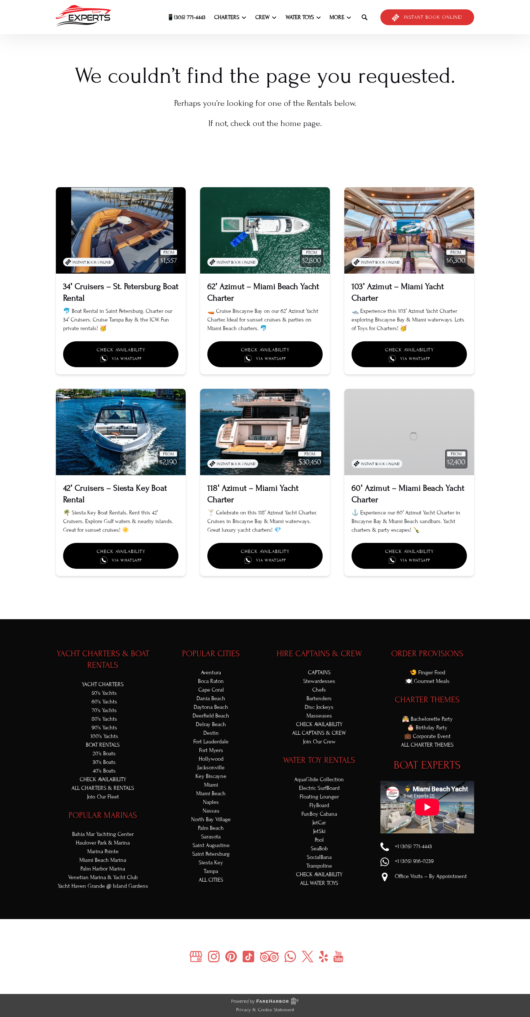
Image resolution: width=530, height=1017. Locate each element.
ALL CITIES (211, 880)
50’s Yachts (104, 693)
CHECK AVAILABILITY (103, 779)
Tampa (211, 871)
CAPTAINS (319, 672)
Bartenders (319, 698)
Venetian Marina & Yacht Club (103, 877)
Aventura (211, 672)
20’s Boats (104, 753)
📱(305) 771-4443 (186, 17)
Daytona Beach (211, 707)
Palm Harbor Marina (102, 868)
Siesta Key (211, 862)
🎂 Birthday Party (427, 727)
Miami (211, 785)
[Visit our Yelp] (323, 956)
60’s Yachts (104, 701)
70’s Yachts (104, 710)
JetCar (319, 822)
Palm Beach (211, 828)
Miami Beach (211, 793)
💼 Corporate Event (427, 736)
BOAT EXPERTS (427, 765)
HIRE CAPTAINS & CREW (319, 653)
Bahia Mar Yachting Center (103, 834)
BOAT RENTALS (103, 745)
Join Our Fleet (103, 796)
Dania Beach (210, 698)
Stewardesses (319, 681)
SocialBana (319, 857)
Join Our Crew (319, 741)
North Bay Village (211, 819)
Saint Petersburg (211, 854)
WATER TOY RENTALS (319, 760)
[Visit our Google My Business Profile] (196, 956)
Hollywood (211, 759)
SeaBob (319, 848)
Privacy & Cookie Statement (265, 1010)
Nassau (211, 810)
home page (300, 123)
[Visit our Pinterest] (231, 956)
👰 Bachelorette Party (427, 719)
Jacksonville (211, 767)
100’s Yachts (104, 736)
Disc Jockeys (319, 707)
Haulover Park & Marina (103, 843)
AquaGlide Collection (319, 779)
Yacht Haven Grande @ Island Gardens (103, 886)
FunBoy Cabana (319, 814)
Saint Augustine (211, 845)
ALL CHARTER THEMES (427, 745)
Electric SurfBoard (319, 788)
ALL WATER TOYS (319, 883)
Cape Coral (211, 690)
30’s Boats (104, 762)
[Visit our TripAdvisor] (269, 956)
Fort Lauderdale (211, 741)
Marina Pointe (103, 851)
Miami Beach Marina (102, 860)
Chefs (319, 690)
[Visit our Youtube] (338, 956)
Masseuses (319, 715)
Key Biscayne (210, 776)
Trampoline (319, 866)
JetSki (319, 831)
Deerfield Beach (211, 715)
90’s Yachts (104, 727)
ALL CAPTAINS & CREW (319, 733)
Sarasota (211, 836)
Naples (211, 802)
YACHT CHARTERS (103, 684)
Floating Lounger (319, 796)
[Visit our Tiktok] (248, 956)
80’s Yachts (104, 719)
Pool (319, 840)
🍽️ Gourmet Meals (427, 681)
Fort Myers (211, 750)
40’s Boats (104, 771)
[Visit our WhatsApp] (290, 956)
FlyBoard (319, 805)
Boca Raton (211, 681)
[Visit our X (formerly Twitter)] (307, 956)
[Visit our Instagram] (214, 956)
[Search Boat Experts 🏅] (364, 17)
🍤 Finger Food (427, 672)
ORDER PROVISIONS (427, 653)
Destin (211, 733)
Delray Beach (211, 724)
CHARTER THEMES (427, 700)
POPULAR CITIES (211, 653)
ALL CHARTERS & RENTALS (102, 788)
